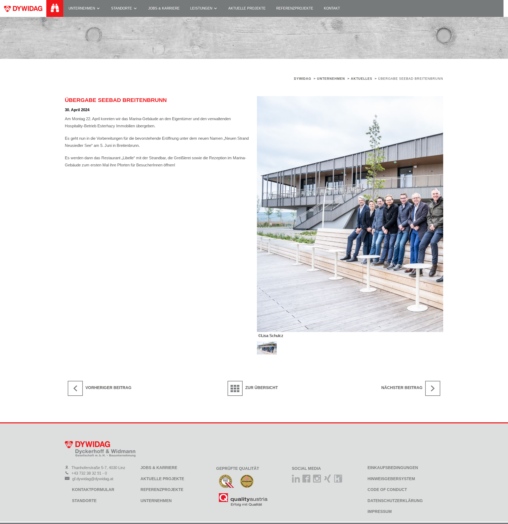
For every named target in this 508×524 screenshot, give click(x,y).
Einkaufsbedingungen (393, 467)
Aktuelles (361, 79)
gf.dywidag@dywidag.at (92, 478)
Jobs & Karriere (164, 8)
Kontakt (332, 8)
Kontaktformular (93, 489)
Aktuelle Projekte (247, 8)
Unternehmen (82, 8)
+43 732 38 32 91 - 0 (89, 473)
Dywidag (302, 79)
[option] (350, 214)
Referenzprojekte (294, 8)
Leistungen (201, 8)
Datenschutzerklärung (395, 500)
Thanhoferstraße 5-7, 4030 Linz (98, 467)
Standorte (121, 8)
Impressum (380, 511)
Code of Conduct (387, 489)
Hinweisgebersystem (391, 478)
